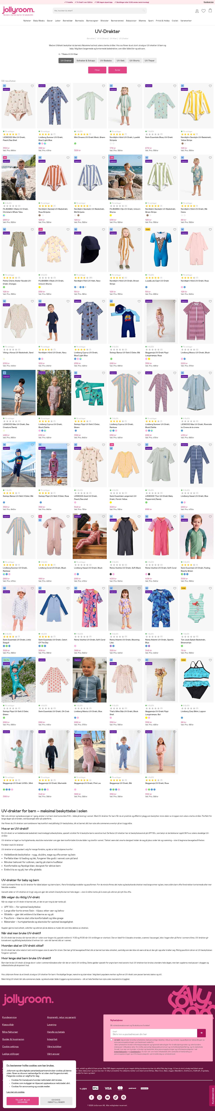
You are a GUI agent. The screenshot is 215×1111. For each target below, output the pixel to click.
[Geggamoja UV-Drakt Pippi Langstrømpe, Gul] (149, 359)
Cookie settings (10, 1046)
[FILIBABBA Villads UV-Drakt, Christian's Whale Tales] (4, 215)
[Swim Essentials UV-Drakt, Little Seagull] (185, 574)
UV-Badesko (106, 60)
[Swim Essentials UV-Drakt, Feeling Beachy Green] (182, 574)
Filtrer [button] (97, 70)
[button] (203, 10)
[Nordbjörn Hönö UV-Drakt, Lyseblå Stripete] (111, 143)
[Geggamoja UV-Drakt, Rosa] (12, 789)
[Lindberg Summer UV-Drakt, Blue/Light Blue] (39, 143)
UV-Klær (113, 38)
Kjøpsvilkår (8, 1024)
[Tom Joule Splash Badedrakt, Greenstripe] (182, 646)
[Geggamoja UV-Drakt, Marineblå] (7, 789)
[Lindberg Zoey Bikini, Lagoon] (182, 718)
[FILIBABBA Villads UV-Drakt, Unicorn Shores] (39, 287)
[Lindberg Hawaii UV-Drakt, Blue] (182, 502)
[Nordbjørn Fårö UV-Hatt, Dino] (83, 287)
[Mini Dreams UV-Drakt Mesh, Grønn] (75, 143)
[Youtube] (107, 1097)
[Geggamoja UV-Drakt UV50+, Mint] (4, 789)
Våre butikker (54, 1046)
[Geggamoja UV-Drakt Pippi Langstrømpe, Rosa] (146, 359)
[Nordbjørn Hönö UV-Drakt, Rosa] (182, 287)
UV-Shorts (135, 60)
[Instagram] (99, 1097)
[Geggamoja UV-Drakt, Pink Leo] (75, 789)
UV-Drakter (123, 38)
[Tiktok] (115, 1097)
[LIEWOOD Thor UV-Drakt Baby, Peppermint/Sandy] (146, 502)
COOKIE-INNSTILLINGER (56, 1101)
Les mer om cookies (16, 1092)
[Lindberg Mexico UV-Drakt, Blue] (185, 359)
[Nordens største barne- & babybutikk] (18, 9)
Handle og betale (56, 1031)
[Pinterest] (123, 1097)
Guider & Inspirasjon (13, 1039)
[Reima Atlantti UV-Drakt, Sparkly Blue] (113, 646)
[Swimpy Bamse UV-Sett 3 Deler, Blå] (76, 431)
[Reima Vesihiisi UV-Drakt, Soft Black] (111, 574)
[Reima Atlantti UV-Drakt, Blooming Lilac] (111, 646)
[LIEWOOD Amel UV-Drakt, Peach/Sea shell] (75, 502)
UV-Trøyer (149, 60)
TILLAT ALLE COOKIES (23, 1101)
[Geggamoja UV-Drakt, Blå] (9, 789)
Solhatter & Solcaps (86, 60)
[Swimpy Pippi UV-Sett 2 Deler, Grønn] (111, 359)
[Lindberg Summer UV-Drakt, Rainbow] (45, 143)
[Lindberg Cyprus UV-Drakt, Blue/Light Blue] (75, 359)
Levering (51, 1024)
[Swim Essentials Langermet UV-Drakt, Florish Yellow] (111, 502)
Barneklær (91, 38)
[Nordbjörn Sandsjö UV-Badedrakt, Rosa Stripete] (183, 143)
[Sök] (143, 10)
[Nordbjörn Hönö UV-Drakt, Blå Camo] (113, 143)
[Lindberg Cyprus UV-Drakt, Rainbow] (80, 359)
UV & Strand (102, 38)
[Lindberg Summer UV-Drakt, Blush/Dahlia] (42, 143)
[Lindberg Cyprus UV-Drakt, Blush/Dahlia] (78, 359)
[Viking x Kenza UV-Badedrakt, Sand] (4, 359)
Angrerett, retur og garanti (61, 1017)
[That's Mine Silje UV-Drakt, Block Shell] (111, 718)
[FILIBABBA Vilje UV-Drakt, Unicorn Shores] (111, 215)
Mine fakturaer (10, 1031)
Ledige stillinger (10, 1053)
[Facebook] (91, 1097)
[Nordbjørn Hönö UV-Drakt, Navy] (185, 287)
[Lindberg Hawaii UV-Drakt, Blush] (185, 502)
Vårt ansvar (53, 1053)
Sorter (117, 70)
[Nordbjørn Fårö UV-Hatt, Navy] (75, 287)
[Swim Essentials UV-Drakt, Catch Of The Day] (187, 574)
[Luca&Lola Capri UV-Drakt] (146, 287)
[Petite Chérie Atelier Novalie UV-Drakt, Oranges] (4, 287)
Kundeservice (209, 2)
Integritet (52, 1039)
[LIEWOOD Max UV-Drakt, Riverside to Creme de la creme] (182, 431)
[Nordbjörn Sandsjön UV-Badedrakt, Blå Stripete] (185, 143)
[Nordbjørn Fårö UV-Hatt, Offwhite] (78, 287)
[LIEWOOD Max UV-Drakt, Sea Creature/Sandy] (4, 431)
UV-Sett (120, 60)
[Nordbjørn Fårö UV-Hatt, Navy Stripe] (80, 287)
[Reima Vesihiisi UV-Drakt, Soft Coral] (113, 574)
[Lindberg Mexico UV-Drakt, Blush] (182, 359)
